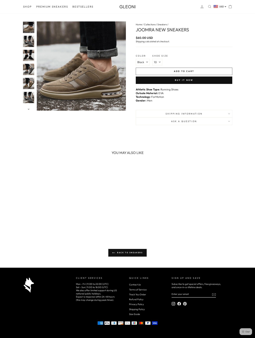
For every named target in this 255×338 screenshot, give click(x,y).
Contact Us (135, 284)
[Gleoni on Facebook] (179, 304)
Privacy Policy (136, 304)
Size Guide (134, 314)
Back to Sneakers (129, 252)
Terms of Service (138, 289)
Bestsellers (82, 6)
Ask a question (184, 121)
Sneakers (162, 24)
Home (139, 24)
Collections (150, 24)
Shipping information (184, 113)
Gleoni (127, 6)
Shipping (140, 41)
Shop (27, 6)
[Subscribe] (214, 294)
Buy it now (184, 80)
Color (141, 56)
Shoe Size (160, 56)
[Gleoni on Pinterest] (185, 304)
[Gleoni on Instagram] (173, 304)
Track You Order (137, 294)
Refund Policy (136, 299)
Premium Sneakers (52, 6)
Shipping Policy (137, 309)
